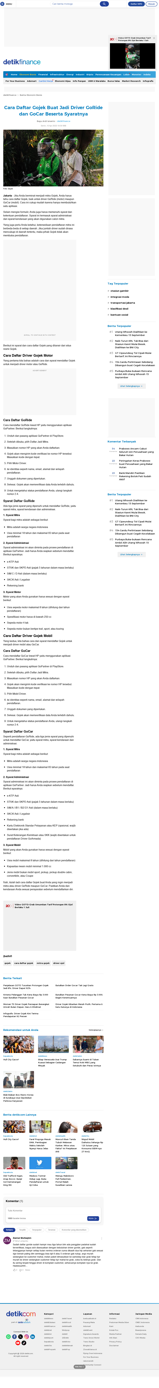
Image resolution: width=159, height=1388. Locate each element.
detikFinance (9, 95)
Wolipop (66, 1330)
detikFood (66, 1322)
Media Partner (115, 1334)
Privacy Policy (115, 1342)
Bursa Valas (114, 81)
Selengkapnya (95, 1030)
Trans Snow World (91, 1338)
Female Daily (141, 1334)
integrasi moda (120, 297)
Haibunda (139, 1326)
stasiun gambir (120, 290)
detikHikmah (67, 1345)
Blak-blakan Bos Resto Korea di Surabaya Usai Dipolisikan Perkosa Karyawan (18, 1098)
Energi (70, 74)
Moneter (136, 74)
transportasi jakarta (123, 302)
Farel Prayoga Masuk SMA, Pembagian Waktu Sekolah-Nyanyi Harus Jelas (40, 1144)
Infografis (148, 81)
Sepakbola (49, 1342)
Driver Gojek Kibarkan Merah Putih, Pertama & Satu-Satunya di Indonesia (78, 1005)
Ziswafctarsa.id (90, 1349)
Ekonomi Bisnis (28, 74)
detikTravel (67, 1318)
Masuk (151, 4)
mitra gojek (43, 963)
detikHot (48, 1334)
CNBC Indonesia (142, 1322)
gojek (8, 963)
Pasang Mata (89, 1322)
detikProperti (50, 1349)
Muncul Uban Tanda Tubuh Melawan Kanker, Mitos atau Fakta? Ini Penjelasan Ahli (66, 1145)
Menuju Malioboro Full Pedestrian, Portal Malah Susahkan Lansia (64, 1180)
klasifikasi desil (119, 308)
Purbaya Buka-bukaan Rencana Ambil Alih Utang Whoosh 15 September (133, 374)
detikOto (48, 1345)
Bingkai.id (87, 1345)
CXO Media (140, 1338)
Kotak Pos (113, 1330)
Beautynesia (140, 1330)
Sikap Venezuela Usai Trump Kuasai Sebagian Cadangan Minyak (52, 1062)
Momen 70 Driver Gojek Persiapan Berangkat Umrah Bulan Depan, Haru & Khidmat (26, 1005)
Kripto (89, 74)
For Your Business (15, 81)
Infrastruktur (57, 74)
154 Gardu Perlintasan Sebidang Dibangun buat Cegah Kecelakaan (135, 364)
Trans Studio (88, 1342)
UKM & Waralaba (96, 81)
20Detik (65, 1338)
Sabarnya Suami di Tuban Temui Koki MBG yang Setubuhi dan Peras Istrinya (87, 1062)
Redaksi (112, 1318)
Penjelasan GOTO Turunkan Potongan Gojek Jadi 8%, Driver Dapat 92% (25, 986)
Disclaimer (114, 1345)
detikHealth (67, 1326)
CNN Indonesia (141, 1318)
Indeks (147, 74)
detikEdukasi (49, 1322)
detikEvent (87, 1330)
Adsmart (31, 81)
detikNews (48, 1318)
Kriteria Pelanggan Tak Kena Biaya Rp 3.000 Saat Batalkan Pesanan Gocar (25, 996)
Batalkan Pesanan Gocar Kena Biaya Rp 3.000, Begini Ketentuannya (79, 996)
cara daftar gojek (23, 963)
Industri (80, 74)
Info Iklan (113, 1338)
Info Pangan (79, 81)
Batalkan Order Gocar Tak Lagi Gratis (74, 985)
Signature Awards (91, 1334)
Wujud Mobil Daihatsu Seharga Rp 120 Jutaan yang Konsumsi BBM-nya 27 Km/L (92, 1145)
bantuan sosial (119, 314)
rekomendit (88, 1361)
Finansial (43, 74)
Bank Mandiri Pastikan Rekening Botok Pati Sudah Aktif (135, 476)
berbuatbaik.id (89, 1318)
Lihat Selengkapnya (130, 386)
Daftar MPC (136, 4)
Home (14, 74)
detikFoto (66, 1342)
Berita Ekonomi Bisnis (31, 95)
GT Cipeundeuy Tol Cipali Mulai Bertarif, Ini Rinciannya (133, 355)
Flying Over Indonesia (92, 1353)
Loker (126, 74)
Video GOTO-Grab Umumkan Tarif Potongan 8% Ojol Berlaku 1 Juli (134, 39)
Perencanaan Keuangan (108, 74)
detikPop (66, 1349)
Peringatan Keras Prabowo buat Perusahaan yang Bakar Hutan (136, 464)
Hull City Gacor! (11, 1059)
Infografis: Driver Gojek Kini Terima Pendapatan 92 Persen (20, 1015)
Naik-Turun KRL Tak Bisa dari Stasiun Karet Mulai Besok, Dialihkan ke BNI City (131, 344)
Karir (111, 1326)
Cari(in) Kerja (46, 81)
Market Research (131, 81)
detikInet (48, 1330)
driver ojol (58, 963)
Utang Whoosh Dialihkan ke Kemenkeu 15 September (131, 334)
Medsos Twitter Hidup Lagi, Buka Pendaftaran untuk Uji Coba (39, 1180)
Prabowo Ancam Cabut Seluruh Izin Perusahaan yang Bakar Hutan (136, 452)
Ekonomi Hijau (63, 81)
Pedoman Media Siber (119, 1322)
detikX (65, 1334)
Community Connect (92, 1365)
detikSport (48, 1338)
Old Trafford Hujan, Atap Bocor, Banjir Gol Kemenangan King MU (13, 1180)
